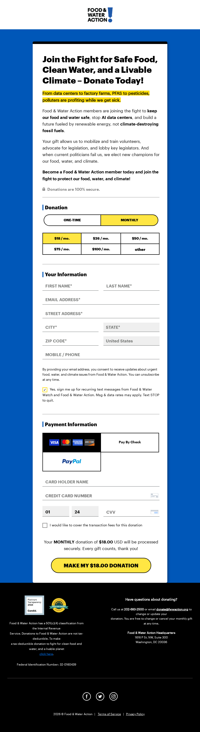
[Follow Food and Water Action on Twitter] (100, 699)
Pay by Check (130, 442)
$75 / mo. (62, 249)
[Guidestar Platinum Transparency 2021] (34, 613)
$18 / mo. (62, 238)
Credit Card (71, 438)
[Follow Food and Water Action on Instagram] (113, 699)
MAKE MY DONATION (101, 565)
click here (46, 654)
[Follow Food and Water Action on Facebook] (86, 699)
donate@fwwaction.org (172, 609)
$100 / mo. (101, 249)
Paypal (71, 461)
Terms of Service (109, 714)
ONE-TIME (72, 220)
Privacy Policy (135, 714)
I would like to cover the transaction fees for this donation (96, 525)
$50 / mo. (140, 238)
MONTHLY (129, 220)
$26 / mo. (101, 238)
